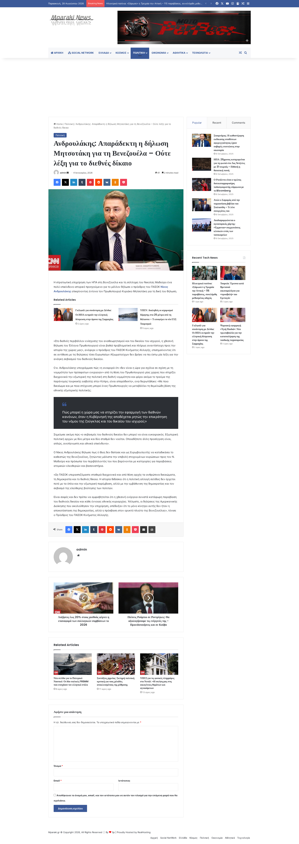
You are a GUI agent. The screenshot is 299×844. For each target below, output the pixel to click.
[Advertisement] (149, 87)
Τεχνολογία (200, 52)
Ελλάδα (104, 52)
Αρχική (58, 52)
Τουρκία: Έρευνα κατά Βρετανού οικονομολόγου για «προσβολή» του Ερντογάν (232, 291)
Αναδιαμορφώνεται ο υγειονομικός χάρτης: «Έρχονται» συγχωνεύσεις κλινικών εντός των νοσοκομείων (227, 227)
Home (59, 124)
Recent (216, 122)
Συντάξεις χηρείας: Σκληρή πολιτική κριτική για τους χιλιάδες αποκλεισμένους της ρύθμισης (115, 681)
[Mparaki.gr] (71, 20)
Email (58, 780)
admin (63, 172)
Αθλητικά (179, 52)
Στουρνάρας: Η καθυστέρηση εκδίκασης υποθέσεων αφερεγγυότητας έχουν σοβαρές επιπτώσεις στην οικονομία (229, 143)
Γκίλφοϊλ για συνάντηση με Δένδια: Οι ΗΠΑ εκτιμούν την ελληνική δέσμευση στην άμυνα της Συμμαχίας (94, 315)
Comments (238, 122)
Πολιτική (139, 52)
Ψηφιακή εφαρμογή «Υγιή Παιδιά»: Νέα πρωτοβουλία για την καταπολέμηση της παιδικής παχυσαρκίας (232, 333)
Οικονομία (159, 52)
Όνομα (58, 766)
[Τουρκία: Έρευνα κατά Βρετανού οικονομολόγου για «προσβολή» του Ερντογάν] (232, 273)
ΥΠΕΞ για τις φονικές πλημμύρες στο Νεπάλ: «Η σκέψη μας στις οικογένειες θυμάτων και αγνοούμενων (157, 683)
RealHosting (144, 832)
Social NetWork (82, 52)
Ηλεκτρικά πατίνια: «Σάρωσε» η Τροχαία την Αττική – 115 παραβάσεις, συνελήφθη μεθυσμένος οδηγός (204, 291)
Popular (197, 122)
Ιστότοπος (124, 780)
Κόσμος (121, 52)
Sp (113, 832)
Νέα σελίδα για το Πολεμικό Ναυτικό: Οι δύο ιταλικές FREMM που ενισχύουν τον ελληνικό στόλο (71, 681)
